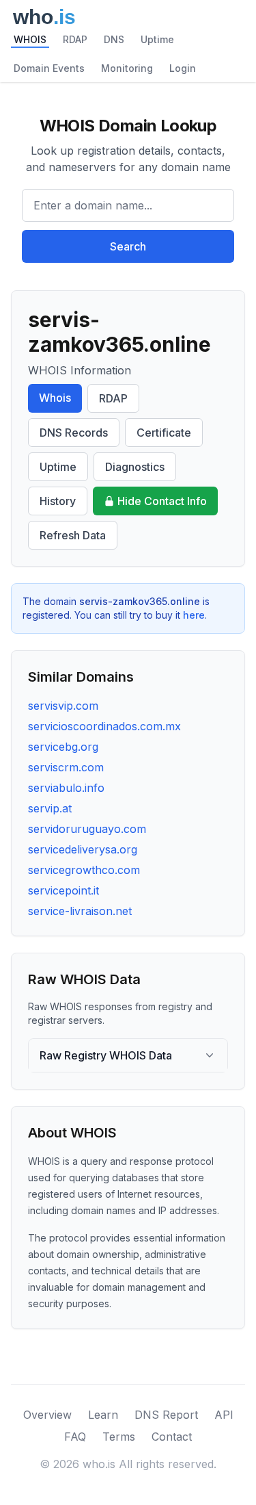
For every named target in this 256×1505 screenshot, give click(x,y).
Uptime (157, 39)
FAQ (75, 1436)
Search (128, 246)
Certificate (164, 432)
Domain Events (49, 68)
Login (182, 68)
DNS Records (74, 432)
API (223, 1415)
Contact (172, 1436)
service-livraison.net (80, 911)
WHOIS (30, 39)
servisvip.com (63, 705)
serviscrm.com (66, 767)
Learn (103, 1415)
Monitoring (127, 68)
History (58, 501)
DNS (114, 39)
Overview (47, 1415)
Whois (55, 397)
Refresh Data (73, 535)
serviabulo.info (66, 788)
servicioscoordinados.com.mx (104, 726)
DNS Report (166, 1415)
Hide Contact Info (162, 501)
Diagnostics (135, 467)
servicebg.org (63, 747)
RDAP (75, 39)
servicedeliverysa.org (82, 849)
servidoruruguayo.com (87, 829)
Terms (118, 1436)
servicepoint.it (63, 890)
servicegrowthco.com (84, 870)
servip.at (50, 808)
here (194, 615)
